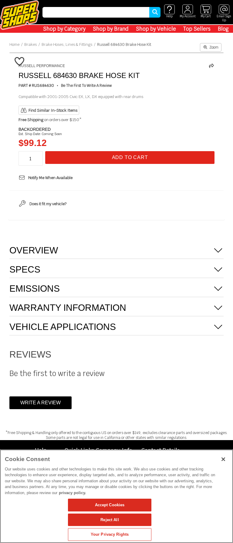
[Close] (223, 459)
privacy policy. (72, 492)
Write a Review (40, 402)
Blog (223, 28)
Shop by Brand (111, 28)
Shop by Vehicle (156, 28)
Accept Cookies (110, 505)
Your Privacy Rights (110, 534)
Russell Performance (42, 66)
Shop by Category (64, 28)
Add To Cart (130, 157)
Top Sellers (197, 28)
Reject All (109, 520)
